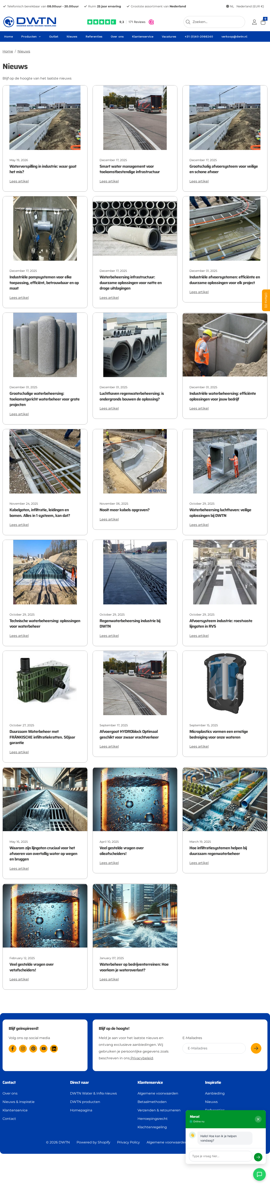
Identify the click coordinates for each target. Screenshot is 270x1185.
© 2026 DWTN (58, 1142)
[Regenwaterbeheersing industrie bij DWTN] (135, 572)
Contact (9, 1119)
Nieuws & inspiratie (19, 1102)
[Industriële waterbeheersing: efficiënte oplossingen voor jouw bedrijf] (225, 345)
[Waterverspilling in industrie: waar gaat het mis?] (45, 117)
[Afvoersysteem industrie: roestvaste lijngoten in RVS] (225, 572)
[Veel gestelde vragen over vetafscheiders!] (45, 916)
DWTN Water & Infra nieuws (93, 1093)
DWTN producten (85, 1102)
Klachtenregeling (152, 1127)
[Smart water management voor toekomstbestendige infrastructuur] (135, 117)
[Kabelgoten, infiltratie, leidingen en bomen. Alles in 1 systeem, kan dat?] (45, 461)
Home (8, 51)
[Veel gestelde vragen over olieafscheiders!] (135, 799)
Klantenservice (15, 1110)
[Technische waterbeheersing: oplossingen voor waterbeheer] (45, 572)
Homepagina (81, 1110)
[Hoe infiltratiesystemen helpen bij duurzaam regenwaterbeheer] (225, 799)
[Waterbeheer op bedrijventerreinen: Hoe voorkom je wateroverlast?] (135, 916)
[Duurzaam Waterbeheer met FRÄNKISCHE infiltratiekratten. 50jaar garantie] (45, 683)
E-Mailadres (192, 1038)
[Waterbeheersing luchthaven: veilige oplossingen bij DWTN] (225, 461)
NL (246, 6)
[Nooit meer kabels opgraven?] (135, 461)
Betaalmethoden (152, 1102)
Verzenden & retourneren (159, 1110)
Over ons (10, 1093)
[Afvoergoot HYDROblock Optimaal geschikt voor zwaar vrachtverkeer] (135, 683)
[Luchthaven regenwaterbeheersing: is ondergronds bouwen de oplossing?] (135, 345)
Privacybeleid (141, 1058)
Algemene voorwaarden (158, 1093)
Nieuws (24, 51)
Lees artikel (19, 181)
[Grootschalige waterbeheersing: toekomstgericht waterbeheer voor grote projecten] (45, 345)
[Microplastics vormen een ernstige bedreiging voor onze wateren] (225, 683)
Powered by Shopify (93, 1142)
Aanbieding (215, 1093)
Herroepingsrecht (153, 1119)
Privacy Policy (128, 1142)
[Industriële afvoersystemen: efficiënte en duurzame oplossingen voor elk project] (225, 228)
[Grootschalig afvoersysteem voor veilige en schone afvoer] (225, 117)
